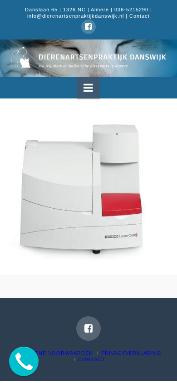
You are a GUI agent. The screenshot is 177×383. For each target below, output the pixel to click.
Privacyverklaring (131, 353)
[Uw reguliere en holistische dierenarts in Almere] (88, 57)
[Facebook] (88, 27)
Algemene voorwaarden (54, 353)
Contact (139, 16)
